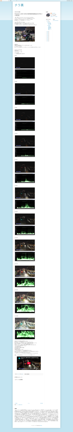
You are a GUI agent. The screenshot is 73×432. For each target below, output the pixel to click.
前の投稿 (41, 403)
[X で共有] (26, 374)
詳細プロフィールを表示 (54, 16)
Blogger (41, 425)
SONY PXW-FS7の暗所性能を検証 (49, 23)
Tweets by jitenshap (55, 20)
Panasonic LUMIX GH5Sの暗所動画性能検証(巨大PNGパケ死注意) (49, 27)
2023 (47, 31)
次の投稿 (16, 403)
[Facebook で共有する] (27, 374)
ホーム (29, 403)
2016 (47, 39)
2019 (47, 36)
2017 (47, 38)
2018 (47, 37)
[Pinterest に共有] (28, 374)
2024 (47, 20)
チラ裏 (19, 5)
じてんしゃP (53, 13)
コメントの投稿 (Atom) (19, 404)
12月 (48, 21)
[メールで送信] (24, 374)
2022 (47, 32)
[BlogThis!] (25, 374)
